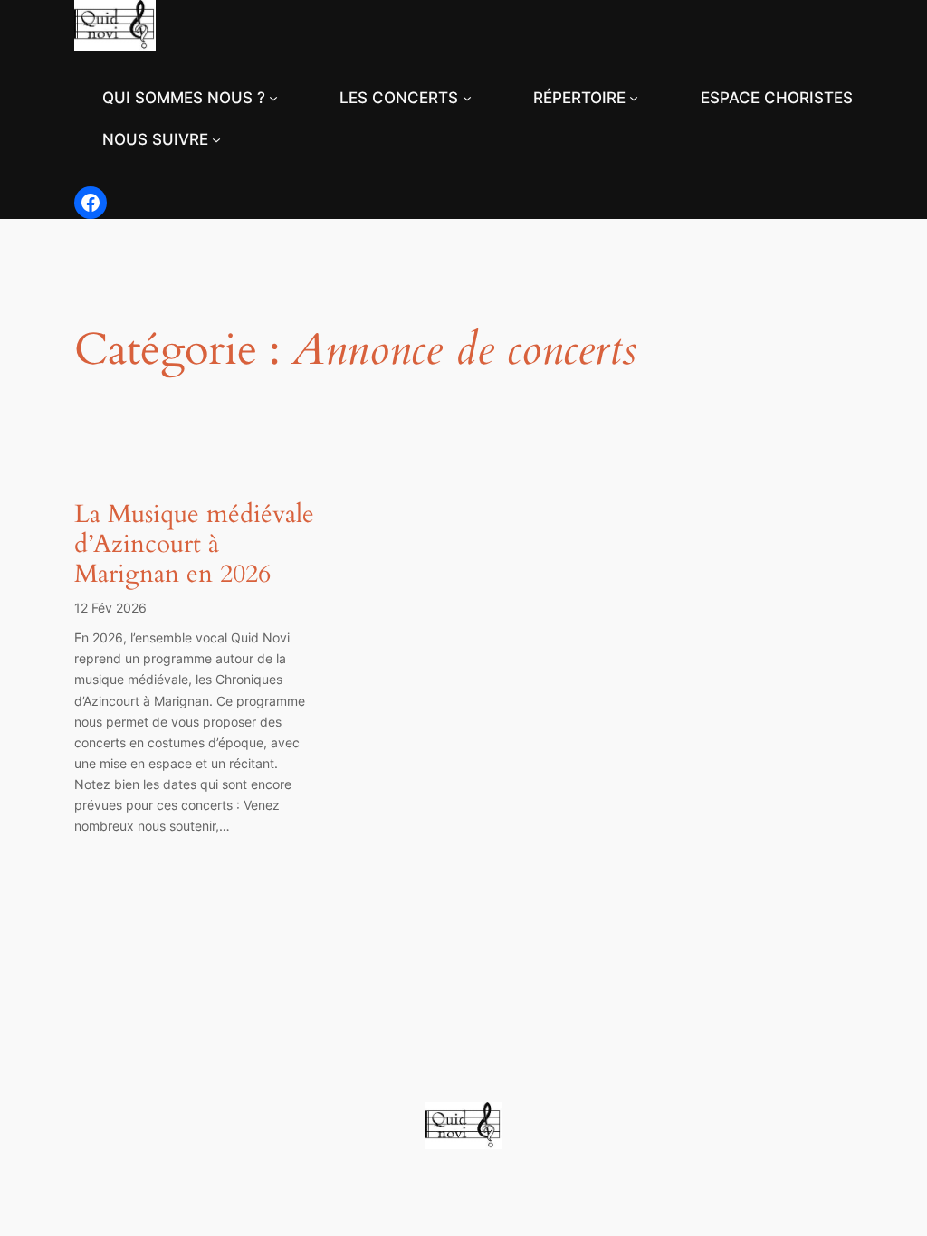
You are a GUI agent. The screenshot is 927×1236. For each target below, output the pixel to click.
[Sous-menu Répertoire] (633, 97)
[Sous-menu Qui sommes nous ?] (273, 97)
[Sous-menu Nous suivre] (216, 139)
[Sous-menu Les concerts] (467, 97)
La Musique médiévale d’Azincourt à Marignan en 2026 (194, 544)
